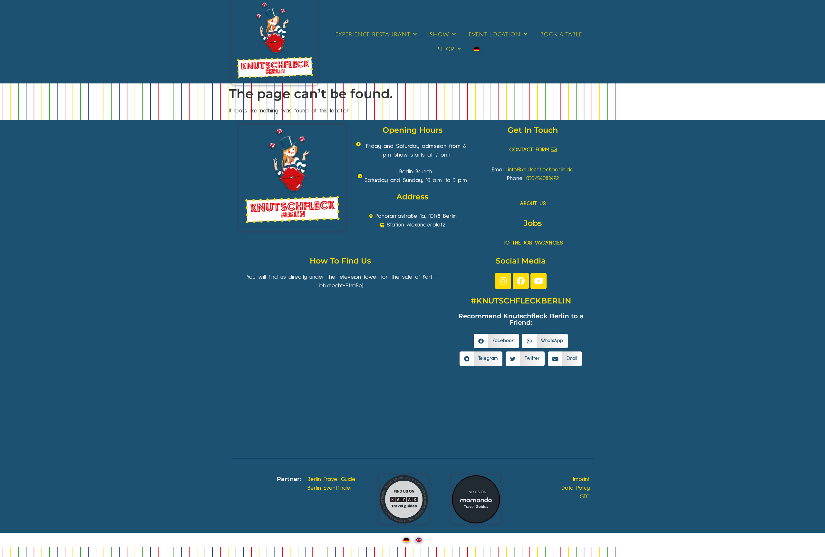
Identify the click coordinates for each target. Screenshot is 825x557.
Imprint (581, 479)
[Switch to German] (476, 49)
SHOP (446, 49)
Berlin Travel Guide (331, 479)
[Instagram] (503, 281)
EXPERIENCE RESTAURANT (372, 34)
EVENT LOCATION (494, 34)
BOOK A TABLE (561, 34)
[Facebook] (521, 281)
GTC (585, 497)
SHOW (439, 34)
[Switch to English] (418, 540)
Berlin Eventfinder (330, 488)
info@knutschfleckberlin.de (541, 170)
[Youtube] (538, 281)
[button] (496, 341)
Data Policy (575, 488)
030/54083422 (542, 178)
